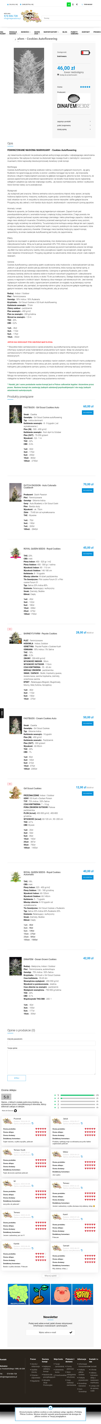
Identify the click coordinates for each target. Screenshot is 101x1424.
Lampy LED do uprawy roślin (94, 1388)
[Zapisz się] (71, 1332)
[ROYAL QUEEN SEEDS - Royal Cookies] (15, 552)
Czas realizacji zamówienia (71, 1382)
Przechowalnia (60, 1375)
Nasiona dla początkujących (49, 1376)
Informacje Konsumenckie (84, 1365)
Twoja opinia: (12, 1048)
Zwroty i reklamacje (35, 1365)
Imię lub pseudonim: (15, 1039)
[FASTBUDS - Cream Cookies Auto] (15, 725)
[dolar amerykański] (73, 4)
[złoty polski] (69, 4)
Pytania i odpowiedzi (35, 1376)
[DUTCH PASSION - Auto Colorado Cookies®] (15, 492)
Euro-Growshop (83, 1390)
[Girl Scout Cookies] (15, 792)
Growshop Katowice (83, 1384)
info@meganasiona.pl (12, 18)
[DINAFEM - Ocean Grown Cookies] (15, 966)
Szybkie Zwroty (34, 1371)
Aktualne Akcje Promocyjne (47, 1382)
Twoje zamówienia (59, 1365)
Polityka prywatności (83, 1379)
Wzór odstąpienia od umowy (71, 1374)
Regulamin (35, 1381)
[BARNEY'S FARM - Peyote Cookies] (15, 637)
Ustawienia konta (59, 1371)
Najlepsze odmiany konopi (47, 1368)
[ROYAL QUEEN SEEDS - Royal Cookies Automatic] (15, 876)
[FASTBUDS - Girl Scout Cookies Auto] (15, 414)
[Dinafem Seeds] (74, 101)
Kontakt (93, 1366)
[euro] (77, 4)
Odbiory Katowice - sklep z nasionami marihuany (94, 1378)
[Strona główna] (31, 16)
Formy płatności (70, 1367)
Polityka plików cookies (82, 1372)
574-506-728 (11, 15)
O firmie (93, 1370)
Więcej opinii (50, 1276)
